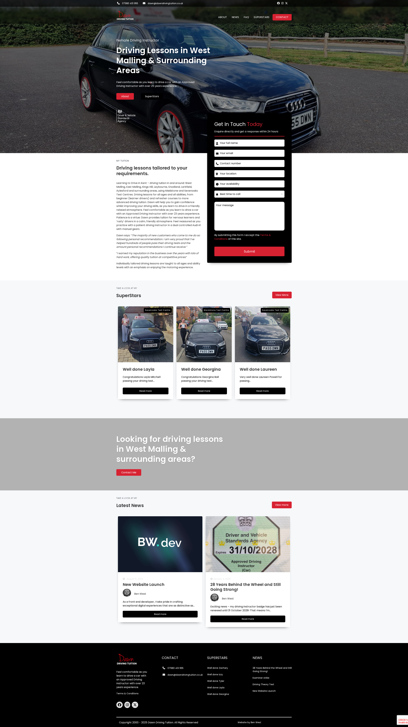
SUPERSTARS (261, 17)
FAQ (246, 17)
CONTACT (282, 17)
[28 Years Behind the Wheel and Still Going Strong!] (160, 544)
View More (281, 295)
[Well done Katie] (262, 334)
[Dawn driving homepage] (125, 13)
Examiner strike (261, 677)
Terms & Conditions (127, 693)
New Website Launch (264, 691)
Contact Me (128, 472)
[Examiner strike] (248, 544)
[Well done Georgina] (145, 334)
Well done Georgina (218, 694)
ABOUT (222, 17)
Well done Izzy (215, 674)
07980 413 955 (130, 3)
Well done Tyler (215, 681)
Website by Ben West (249, 722)
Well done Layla (215, 687)
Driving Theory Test (263, 684)
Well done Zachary (217, 668)
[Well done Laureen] (204, 334)
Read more (148, 391)
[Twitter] (286, 3)
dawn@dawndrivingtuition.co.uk (165, 3)
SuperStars (152, 96)
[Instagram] (282, 3)
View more (281, 505)
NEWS (235, 17)
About (125, 96)
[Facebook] (278, 3)
